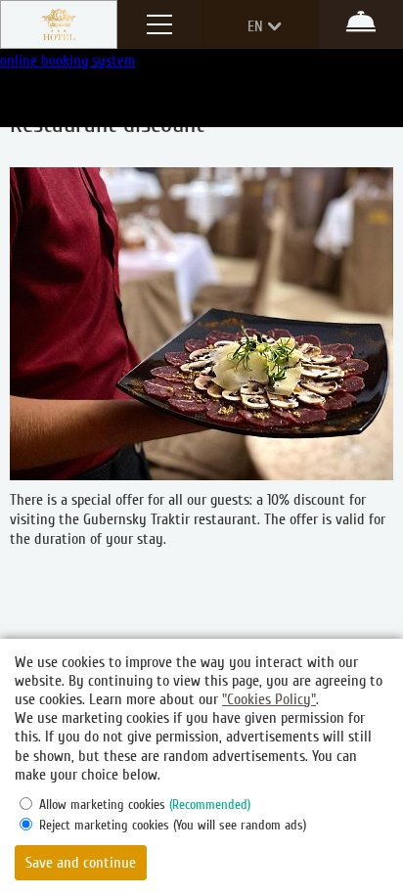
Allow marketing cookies (144, 804)
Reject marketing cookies (172, 825)
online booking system (67, 60)
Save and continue (80, 863)
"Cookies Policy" (269, 699)
